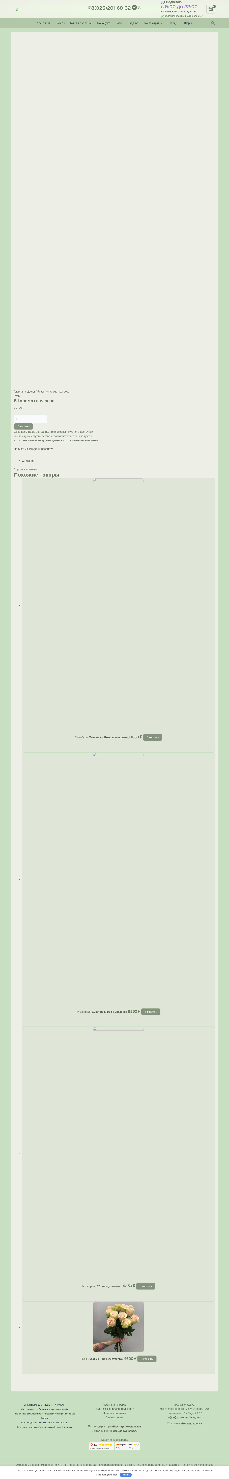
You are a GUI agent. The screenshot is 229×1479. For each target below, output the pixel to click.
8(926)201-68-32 (111, 8)
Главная (19, 391)
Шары (188, 23)
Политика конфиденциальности (114, 1408)
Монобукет (103, 23)
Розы (119, 23)
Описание (28, 460)
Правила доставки (114, 1413)
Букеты (60, 23)
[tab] (118, 461)
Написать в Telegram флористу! (33, 448)
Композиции (151, 23)
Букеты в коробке (81, 23)
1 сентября (43, 23)
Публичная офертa (114, 1404)
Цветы (31, 391)
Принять (126, 1474)
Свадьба (132, 23)
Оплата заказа (114, 1417)
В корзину (23, 426)
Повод (171, 23)
